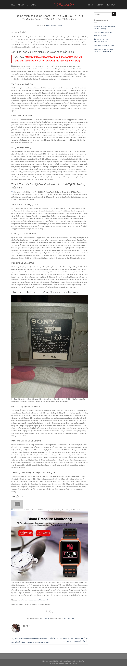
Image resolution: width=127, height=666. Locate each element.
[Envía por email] (51, 611)
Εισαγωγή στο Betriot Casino (104, 45)
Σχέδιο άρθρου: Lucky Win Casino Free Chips (103, 34)
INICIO (13, 5)
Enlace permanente (69, 618)
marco (60, 25)
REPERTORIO (99, 5)
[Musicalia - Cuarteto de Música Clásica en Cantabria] (63, 4)
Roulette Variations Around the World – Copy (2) (104, 27)
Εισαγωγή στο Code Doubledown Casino (101, 40)
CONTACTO (34, 5)
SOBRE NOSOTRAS (23, 5)
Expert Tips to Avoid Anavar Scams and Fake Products (103, 50)
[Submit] (114, 14)
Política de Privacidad (57, 663)
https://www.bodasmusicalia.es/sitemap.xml (33, 600)
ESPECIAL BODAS (111, 5)
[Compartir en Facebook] (48, 611)
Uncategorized (50, 13)
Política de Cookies (71, 663)
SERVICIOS (91, 5)
